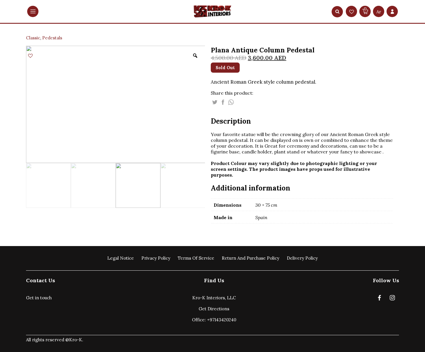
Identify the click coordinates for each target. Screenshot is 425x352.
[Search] (337, 11)
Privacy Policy (155, 258)
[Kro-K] (212, 11)
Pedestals (52, 38)
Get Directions (214, 308)
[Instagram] (392, 299)
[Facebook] (379, 299)
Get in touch (39, 297)
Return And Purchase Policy (250, 258)
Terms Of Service (196, 258)
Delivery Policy (302, 258)
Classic (33, 38)
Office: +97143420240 (214, 319)
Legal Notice (120, 258)
